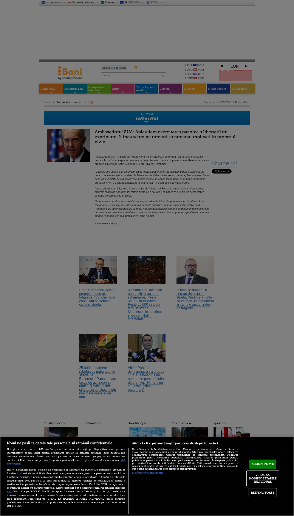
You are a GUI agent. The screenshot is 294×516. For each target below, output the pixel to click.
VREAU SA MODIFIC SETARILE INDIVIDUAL (263, 478)
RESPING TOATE (262, 492)
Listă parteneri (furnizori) (147, 472)
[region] (147, 476)
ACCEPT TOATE (263, 464)
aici (9, 491)
